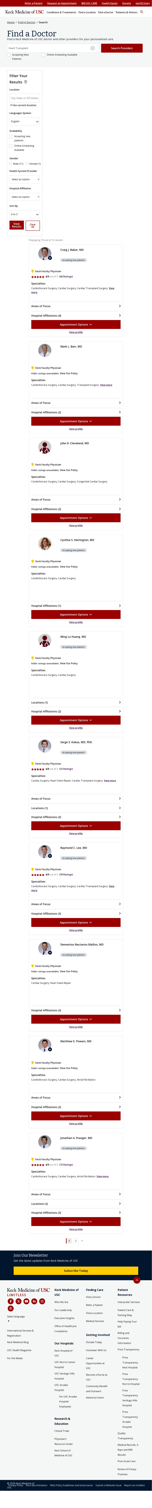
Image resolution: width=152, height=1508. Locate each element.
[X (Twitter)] (18, 1301)
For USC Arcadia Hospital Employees (68, 1401)
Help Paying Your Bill (127, 1324)
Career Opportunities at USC (95, 1363)
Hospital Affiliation (20, 188)
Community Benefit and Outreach (96, 1389)
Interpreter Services (129, 1302)
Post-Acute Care (127, 1461)
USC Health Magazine (19, 1350)
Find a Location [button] (87, 12)
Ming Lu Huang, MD (73, 636)
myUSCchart (143, 3)
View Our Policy (69, 373)
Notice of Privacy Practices (127, 1472)
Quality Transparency (125, 1436)
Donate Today (94, 1342)
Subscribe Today (76, 1271)
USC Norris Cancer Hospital (64, 1364)
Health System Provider (23, 171)
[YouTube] (26, 1301)
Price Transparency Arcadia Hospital (130, 1419)
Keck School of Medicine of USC (63, 1453)
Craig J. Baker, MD (72, 250)
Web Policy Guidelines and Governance (71, 1485)
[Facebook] (10, 1301)
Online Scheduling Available (62, 54)
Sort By (13, 206)
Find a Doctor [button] (105, 12)
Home (11, 22)
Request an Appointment (62, 3)
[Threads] (10, 1308)
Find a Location (94, 1313)
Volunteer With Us (96, 1350)
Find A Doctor (26, 22)
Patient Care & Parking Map (126, 1312)
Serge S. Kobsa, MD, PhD (76, 742)
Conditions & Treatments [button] (61, 12)
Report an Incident (134, 1485)
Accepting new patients (22, 138)
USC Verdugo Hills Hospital (64, 1376)
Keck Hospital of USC (63, 1353)
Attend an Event (95, 1397)
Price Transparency (128, 1349)
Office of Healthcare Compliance (65, 1329)
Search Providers (122, 48)
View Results (16, 225)
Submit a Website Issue (108, 1485)
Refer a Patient (34, 3)
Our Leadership (63, 1310)
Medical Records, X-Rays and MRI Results (128, 1449)
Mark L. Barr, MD (71, 346)
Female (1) (35, 163)
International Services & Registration (20, 1333)
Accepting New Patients (20, 56)
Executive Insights (64, 1318)
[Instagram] (42, 1301)
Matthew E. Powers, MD (75, 1041)
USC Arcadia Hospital (61, 1387)
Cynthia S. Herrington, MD (77, 540)
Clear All (33, 226)
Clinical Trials (61, 1431)
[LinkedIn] (34, 1301)
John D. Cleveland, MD (74, 443)
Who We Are (61, 1302)
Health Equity (110, 3)
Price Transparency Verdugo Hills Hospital (130, 1398)
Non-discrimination (36, 1485)
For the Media (15, 1358)
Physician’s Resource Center (63, 1441)
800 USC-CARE (89, 3)
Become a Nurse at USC (96, 1377)
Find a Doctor (93, 1297)
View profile (76, 332)
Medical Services (95, 1321)
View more (106, 385)
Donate (126, 3)
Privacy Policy (15, 1485)
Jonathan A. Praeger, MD (76, 1138)
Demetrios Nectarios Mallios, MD (82, 944)
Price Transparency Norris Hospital (131, 1379)
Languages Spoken (20, 113)
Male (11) (18, 163)
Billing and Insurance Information (124, 1338)
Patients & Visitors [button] (126, 12)
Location (14, 89)
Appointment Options (74, 324)
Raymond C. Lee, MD (73, 848)
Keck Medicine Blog (18, 1342)
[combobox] (53, 48)
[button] (142, 10)
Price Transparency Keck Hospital (130, 1362)
